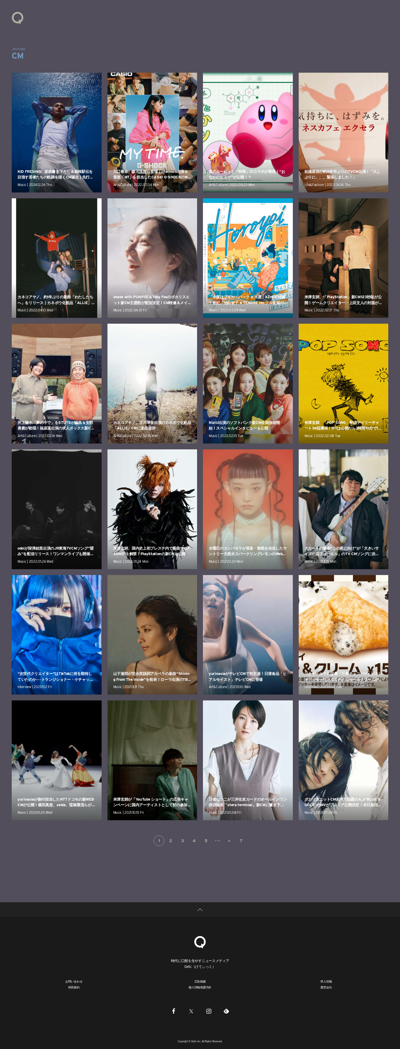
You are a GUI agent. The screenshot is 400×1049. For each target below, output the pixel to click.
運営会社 (326, 987)
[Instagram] (209, 1011)
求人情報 (326, 981)
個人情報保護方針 (200, 987)
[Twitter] (191, 1011)
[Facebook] (173, 1011)
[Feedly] (226, 1011)
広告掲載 (200, 981)
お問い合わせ (74, 981)
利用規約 (74, 987)
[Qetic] (17, 17)
